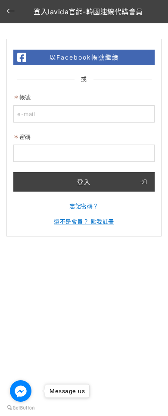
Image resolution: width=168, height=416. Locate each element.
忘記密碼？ (84, 205)
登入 (84, 182)
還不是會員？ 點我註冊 (84, 221)
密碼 (25, 136)
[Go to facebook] (20, 391)
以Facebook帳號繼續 (84, 57)
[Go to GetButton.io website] (20, 407)
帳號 (25, 97)
